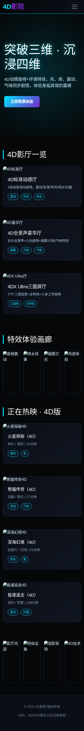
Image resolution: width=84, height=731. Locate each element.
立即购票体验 (22, 102)
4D (13, 6)
